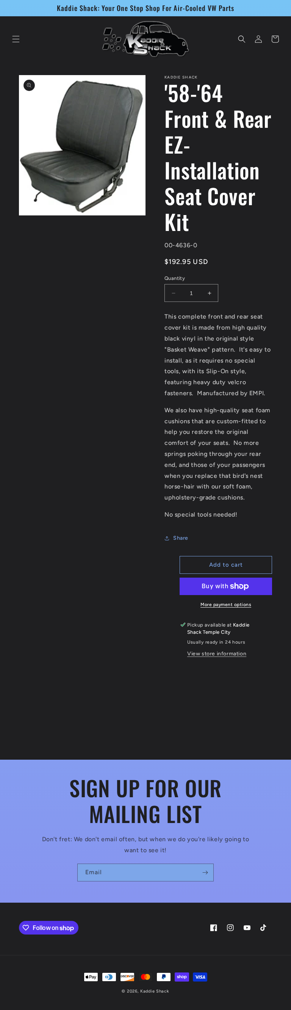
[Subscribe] (205, 872)
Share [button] (180, 538)
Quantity (174, 278)
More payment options (225, 604)
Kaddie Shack (154, 991)
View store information (216, 653)
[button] (16, 39)
